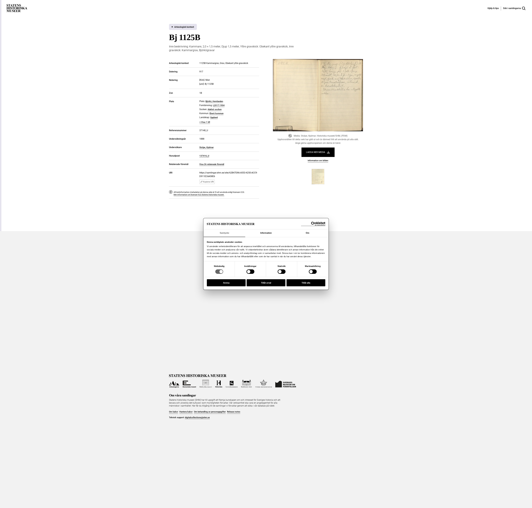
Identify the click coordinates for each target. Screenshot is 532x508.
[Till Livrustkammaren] (232, 383)
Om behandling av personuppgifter (210, 412)
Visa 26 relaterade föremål (211, 164)
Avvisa (226, 283)
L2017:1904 (219, 105)
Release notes (233, 412)
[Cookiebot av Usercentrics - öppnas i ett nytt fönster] (313, 224)
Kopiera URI (208, 182)
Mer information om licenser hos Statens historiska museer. (199, 195)
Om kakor (173, 412)
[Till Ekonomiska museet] (189, 383)
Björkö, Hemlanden (214, 101)
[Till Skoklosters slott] (246, 383)
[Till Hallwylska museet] (206, 383)
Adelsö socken (215, 109)
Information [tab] (266, 233)
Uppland (214, 117)
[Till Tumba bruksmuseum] (263, 383)
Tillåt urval (266, 283)
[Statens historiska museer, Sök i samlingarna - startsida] (17, 8)
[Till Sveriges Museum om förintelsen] (285, 383)
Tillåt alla (306, 283)
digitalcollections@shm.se (197, 417)
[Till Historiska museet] (218, 383)
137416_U (204, 156)
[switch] (250, 271)
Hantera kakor (186, 412)
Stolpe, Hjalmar (206, 147)
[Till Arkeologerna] (174, 383)
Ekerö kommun (216, 113)
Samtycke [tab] (224, 233)
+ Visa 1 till (205, 122)
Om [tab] (307, 233)
